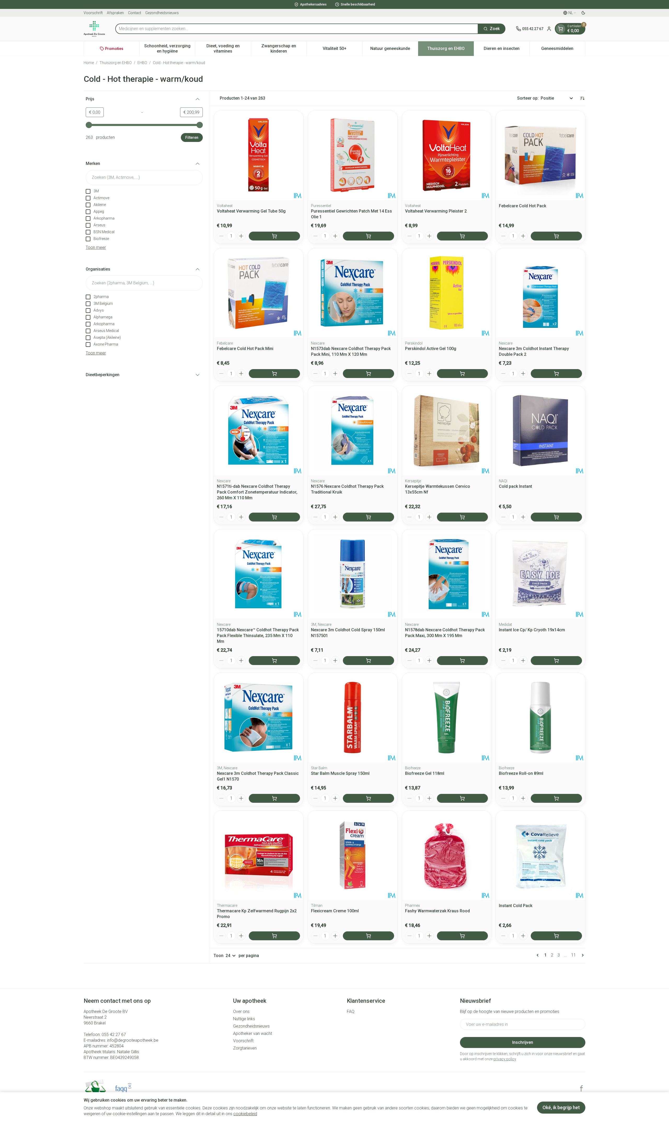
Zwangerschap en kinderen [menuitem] (284, 48)
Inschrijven (522, 1042)
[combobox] (296, 29)
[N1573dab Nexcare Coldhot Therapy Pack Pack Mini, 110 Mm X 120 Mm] (352, 293)
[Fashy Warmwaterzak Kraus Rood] (446, 855)
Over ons (241, 1011)
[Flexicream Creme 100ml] (352, 855)
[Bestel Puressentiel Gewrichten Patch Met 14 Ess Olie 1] (368, 236)
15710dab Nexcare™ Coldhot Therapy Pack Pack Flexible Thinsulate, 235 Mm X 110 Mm (258, 635)
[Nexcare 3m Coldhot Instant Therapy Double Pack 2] (540, 293)
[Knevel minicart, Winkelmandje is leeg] (560, 28)
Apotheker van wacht (252, 1033)
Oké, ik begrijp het (561, 1107)
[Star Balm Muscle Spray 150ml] (352, 717)
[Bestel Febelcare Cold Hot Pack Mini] (274, 373)
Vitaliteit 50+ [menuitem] (342, 50)
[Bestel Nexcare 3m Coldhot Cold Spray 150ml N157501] (368, 660)
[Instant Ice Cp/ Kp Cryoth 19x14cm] (540, 574)
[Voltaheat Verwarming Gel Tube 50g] (258, 155)
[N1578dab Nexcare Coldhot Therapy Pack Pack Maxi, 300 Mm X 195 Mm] (446, 574)
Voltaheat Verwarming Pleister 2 (436, 211)
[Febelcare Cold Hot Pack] (540, 155)
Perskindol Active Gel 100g (430, 348)
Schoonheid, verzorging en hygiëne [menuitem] (169, 48)
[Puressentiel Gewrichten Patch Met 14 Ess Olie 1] (352, 155)
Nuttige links (244, 1018)
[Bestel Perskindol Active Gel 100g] (462, 373)
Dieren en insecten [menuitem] (506, 50)
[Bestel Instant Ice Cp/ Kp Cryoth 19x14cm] (556, 660)
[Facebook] (581, 1088)
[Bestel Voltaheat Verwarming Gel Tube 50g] (274, 236)
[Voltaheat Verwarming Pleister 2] (446, 155)
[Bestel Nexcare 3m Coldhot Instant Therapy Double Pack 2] (556, 373)
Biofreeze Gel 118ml (424, 773)
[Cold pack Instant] (540, 430)
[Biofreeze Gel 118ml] (446, 717)
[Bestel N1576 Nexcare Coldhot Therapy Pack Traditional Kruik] (368, 517)
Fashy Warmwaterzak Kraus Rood (437, 910)
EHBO (142, 63)
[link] (538, 955)
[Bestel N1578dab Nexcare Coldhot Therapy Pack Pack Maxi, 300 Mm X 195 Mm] (462, 660)
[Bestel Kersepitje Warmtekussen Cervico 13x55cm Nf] (462, 517)
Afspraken (115, 13)
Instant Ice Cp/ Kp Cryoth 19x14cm (532, 629)
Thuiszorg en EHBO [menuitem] (450, 50)
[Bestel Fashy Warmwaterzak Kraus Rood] (462, 935)
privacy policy (504, 1059)
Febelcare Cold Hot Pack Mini (245, 348)
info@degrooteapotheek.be (132, 1040)
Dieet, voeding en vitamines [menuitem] (228, 48)
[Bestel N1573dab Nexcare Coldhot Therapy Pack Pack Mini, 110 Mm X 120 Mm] (368, 373)
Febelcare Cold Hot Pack (522, 205)
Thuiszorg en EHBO (116, 63)
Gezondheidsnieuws (162, 13)
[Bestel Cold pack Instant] (556, 517)
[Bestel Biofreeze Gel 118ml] (462, 798)
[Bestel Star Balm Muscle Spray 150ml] (368, 798)
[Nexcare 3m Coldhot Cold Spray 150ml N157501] (352, 574)
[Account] (549, 28)
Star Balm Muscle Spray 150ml (340, 773)
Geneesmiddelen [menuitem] (563, 50)
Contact (134, 13)
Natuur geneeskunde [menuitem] (394, 50)
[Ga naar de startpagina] (94, 29)
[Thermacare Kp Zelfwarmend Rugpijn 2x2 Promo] (258, 855)
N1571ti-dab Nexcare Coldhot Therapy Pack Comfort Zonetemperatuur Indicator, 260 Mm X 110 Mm (257, 492)
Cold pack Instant (515, 486)
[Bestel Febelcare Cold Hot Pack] (556, 236)
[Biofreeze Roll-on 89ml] (540, 717)
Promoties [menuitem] (114, 49)
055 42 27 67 (114, 1034)
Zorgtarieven (245, 1048)
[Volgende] (581, 955)
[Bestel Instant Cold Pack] (556, 935)
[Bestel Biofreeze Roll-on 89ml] (556, 798)
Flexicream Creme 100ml (335, 910)
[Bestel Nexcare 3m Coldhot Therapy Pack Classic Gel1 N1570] (274, 798)
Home (89, 63)
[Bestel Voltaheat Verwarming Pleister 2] (462, 236)
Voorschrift (93, 13)
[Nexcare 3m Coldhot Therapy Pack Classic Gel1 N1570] (258, 717)
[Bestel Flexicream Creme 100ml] (368, 935)
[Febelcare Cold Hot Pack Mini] (258, 293)
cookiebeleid (245, 1113)
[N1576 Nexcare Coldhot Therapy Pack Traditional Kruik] (352, 430)
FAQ (350, 1011)
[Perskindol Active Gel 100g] (446, 293)
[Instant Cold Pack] (540, 855)
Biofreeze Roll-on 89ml (521, 773)
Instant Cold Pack (515, 905)
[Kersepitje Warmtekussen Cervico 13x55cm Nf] (446, 430)
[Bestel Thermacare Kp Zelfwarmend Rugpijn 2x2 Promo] (274, 935)
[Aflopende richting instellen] (582, 98)
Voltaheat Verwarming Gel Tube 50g (251, 211)
